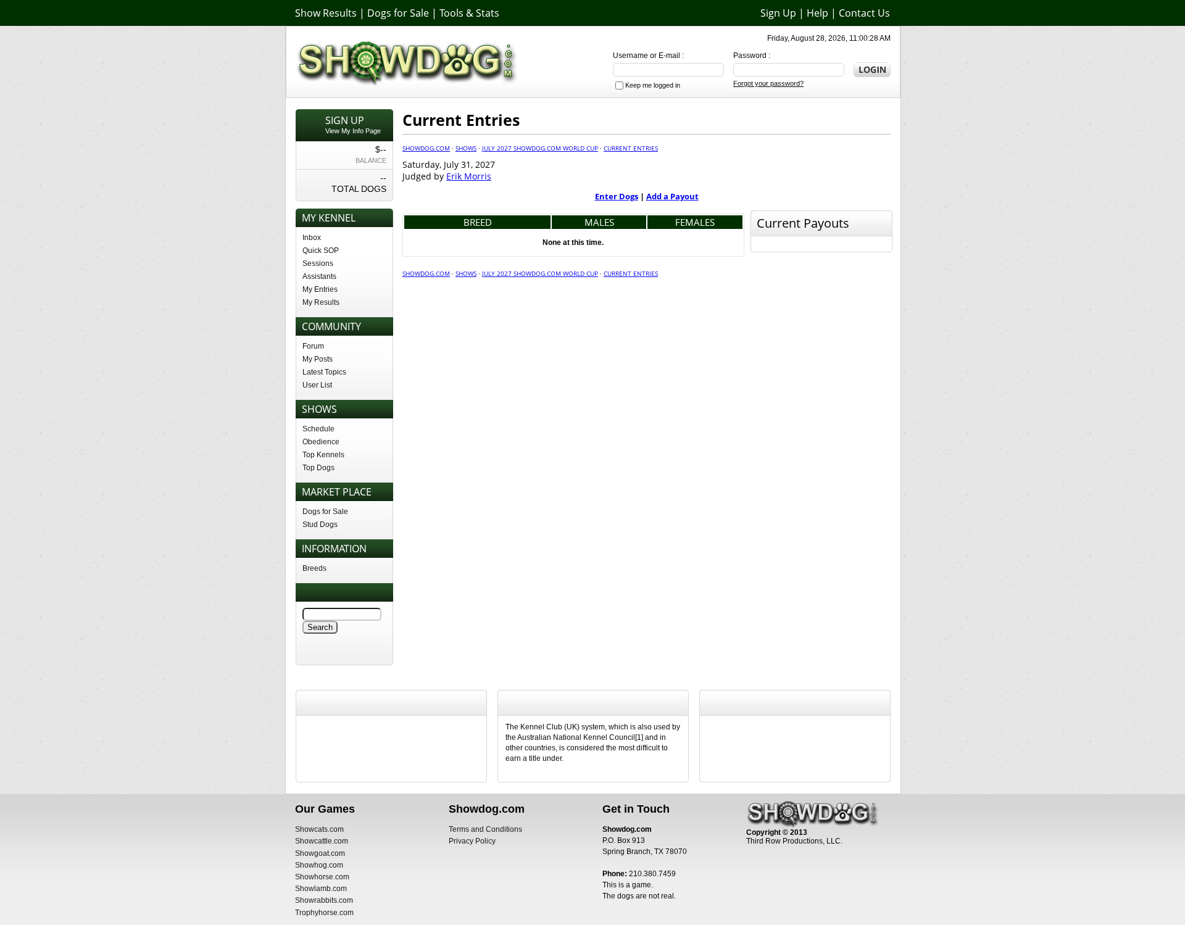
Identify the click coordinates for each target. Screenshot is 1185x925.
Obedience (320, 442)
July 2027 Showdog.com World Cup (540, 148)
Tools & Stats (469, 13)
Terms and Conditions (485, 829)
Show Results (326, 13)
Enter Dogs (616, 196)
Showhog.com (319, 865)
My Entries (320, 289)
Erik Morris (468, 176)
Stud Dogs (320, 524)
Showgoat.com (320, 853)
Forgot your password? (768, 83)
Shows (465, 148)
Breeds (314, 568)
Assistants (319, 276)
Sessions (317, 263)
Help (817, 13)
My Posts (317, 359)
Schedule (318, 429)
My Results (320, 302)
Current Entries (631, 148)
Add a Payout (672, 196)
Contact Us (864, 13)
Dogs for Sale (398, 13)
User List (317, 385)
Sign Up (778, 13)
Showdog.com (426, 148)
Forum (313, 346)
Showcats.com (319, 829)
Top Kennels (323, 454)
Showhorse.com (322, 877)
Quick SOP (320, 250)
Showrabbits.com (324, 900)
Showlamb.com (321, 888)
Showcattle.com (321, 841)
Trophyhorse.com (324, 912)
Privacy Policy (472, 841)
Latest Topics (324, 372)
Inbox (311, 237)
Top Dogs (318, 467)
